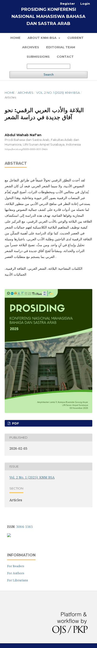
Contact (65, 56)
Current (75, 38)
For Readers (15, 566)
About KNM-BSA (42, 38)
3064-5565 (24, 526)
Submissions (38, 56)
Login (85, 3)
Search (49, 74)
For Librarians (17, 580)
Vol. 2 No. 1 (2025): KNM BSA (58, 92)
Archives (30, 47)
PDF (15, 423)
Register (67, 3)
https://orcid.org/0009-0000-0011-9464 (26, 149)
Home (15, 38)
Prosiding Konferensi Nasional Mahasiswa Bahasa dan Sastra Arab (48, 16)
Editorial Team (60, 47)
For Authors (15, 573)
